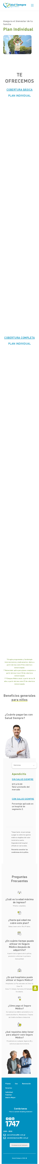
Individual (9, 1092)
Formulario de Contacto (20, 1145)
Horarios (8, 1088)
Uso (16, 1084)
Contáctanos (20, 1108)
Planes (8, 1084)
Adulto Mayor (10, 1097)
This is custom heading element (20, 1111)
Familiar (8, 1095)
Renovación (26, 1084)
